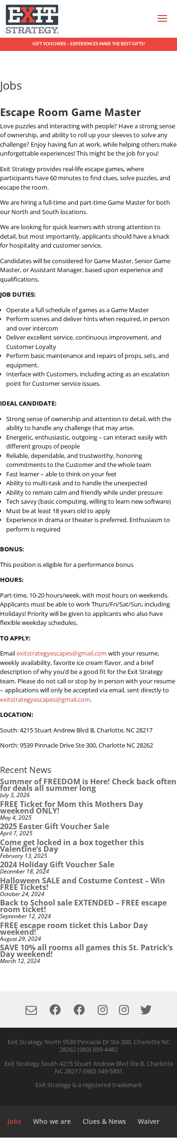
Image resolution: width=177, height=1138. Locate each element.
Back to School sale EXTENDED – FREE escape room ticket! (83, 905)
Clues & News (104, 1121)
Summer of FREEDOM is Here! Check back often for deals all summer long (88, 784)
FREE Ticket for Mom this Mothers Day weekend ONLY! (71, 807)
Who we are (52, 1121)
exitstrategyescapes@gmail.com (62, 653)
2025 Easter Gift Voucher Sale (54, 826)
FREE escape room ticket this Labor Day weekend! (74, 928)
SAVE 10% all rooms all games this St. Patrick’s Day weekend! (86, 950)
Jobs (14, 1121)
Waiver (149, 1121)
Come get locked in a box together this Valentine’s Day (72, 845)
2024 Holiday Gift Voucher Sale (57, 864)
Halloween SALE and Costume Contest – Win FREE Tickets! (82, 883)
